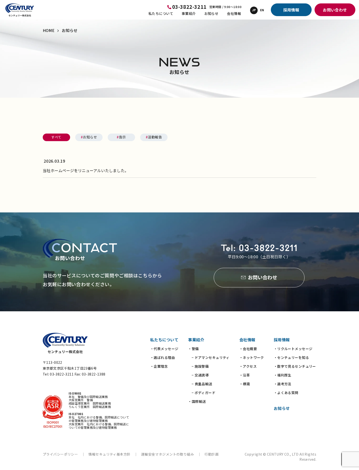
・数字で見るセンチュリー (295, 366)
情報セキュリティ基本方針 (109, 454)
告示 (121, 137)
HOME (48, 30)
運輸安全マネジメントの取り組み (167, 454)
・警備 (193, 348)
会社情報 (234, 13)
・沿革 (244, 375)
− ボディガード (201, 392)
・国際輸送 (197, 401)
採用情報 (291, 10)
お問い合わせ (335, 10)
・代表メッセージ (164, 348)
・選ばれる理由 (162, 357)
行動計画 (211, 454)
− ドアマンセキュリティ (208, 357)
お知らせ (211, 13)
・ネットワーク (251, 357)
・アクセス (248, 366)
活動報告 (154, 137)
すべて (56, 137)
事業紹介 (189, 13)
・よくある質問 (286, 392)
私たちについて (160, 13)
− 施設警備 (198, 366)
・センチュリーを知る (291, 357)
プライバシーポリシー (60, 454)
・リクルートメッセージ (293, 348)
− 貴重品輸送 (200, 383)
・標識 (244, 383)
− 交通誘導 (198, 375)
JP (254, 10)
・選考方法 (282, 383)
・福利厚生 (282, 375)
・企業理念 (159, 366)
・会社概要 (248, 348)
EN (262, 10)
